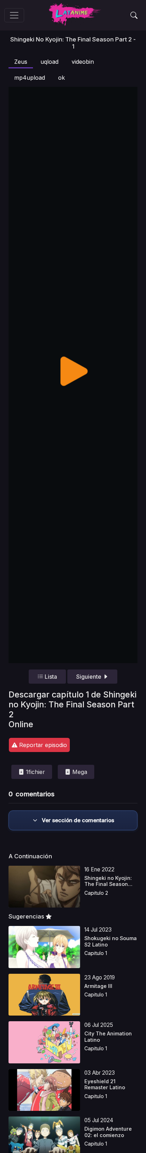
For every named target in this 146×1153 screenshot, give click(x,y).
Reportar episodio (42, 744)
